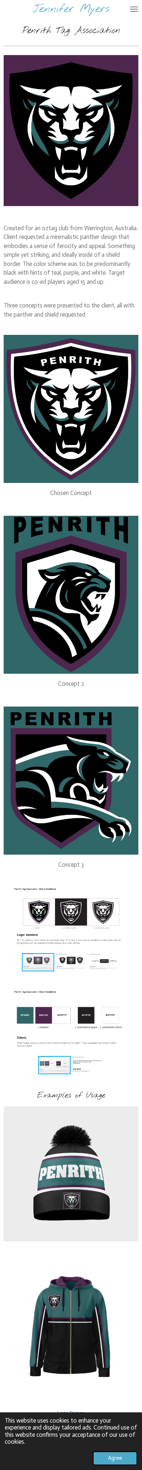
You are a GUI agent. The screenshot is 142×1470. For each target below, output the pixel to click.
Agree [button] (115, 1458)
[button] (132, 891)
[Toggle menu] (134, 9)
